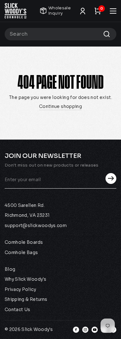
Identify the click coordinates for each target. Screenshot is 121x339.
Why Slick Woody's (25, 279)
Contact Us (17, 309)
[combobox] (60, 34)
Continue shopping (60, 106)
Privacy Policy (20, 289)
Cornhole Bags (21, 252)
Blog (10, 269)
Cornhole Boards (24, 242)
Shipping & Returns (26, 299)
